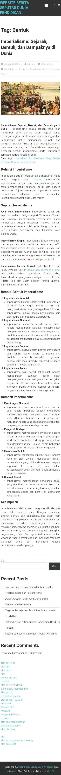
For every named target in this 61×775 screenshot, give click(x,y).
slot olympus (8, 729)
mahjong (5, 710)
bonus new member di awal (43, 269)
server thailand (9, 677)
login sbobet (33, 179)
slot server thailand (11, 685)
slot (3, 674)
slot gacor (6, 692)
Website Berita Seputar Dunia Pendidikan (14, 8)
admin (30, 64)
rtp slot (5, 681)
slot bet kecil (8, 662)
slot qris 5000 (8, 744)
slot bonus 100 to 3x (12, 699)
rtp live (4, 718)
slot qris (5, 666)
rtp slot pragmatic (11, 696)
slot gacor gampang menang (17, 740)
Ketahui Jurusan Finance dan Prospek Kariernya (31, 633)
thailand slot (7, 707)
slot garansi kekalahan (13, 721)
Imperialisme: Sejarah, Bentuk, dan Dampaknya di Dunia (28, 47)
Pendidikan (9, 69)
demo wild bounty (10, 725)
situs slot (6, 703)
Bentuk (22, 69)
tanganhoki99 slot (10, 714)
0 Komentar (46, 64)
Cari (3, 560)
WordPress (51, 771)
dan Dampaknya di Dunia (36, 69)
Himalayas (9, 771)
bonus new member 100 (14, 688)
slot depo (6, 670)
